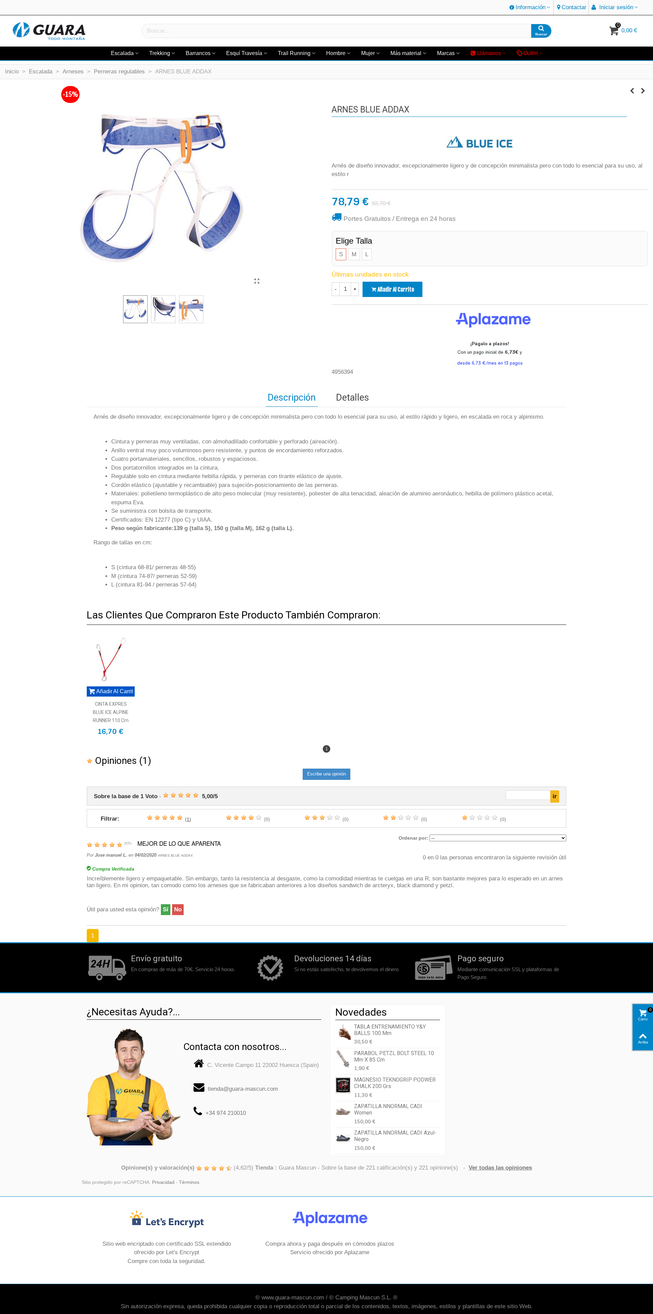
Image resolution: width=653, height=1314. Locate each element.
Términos (189, 1182)
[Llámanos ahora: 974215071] (134, 1084)
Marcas (446, 53)
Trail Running (294, 53)
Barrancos (198, 53)
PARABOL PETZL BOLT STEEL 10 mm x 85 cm (394, 1056)
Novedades (361, 1012)
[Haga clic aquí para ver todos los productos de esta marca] (479, 142)
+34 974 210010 (225, 1113)
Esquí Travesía (244, 53)
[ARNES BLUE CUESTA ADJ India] (632, 91)
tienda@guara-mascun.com (243, 1089)
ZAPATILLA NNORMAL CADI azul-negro (395, 1135)
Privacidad (163, 1182)
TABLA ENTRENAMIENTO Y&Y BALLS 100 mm (390, 1029)
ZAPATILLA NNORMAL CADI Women (388, 1109)
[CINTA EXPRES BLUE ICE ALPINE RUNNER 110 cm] (111, 659)
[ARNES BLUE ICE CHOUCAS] (643, 91)
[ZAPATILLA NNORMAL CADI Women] (343, 1111)
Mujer (368, 53)
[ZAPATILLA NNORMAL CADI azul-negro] (343, 1138)
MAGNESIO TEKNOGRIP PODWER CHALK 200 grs (395, 1082)
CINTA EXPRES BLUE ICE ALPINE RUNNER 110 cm (111, 712)
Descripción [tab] (292, 397)
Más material (405, 53)
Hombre (336, 53)
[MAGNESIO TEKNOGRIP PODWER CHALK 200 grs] (343, 1085)
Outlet (530, 53)
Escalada (122, 53)
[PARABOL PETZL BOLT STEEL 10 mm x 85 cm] (343, 1058)
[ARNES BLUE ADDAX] (257, 281)
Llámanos (489, 53)
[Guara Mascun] (49, 31)
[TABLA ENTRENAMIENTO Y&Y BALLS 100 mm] (343, 1032)
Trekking (159, 53)
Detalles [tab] (352, 397)
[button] (530, 7)
